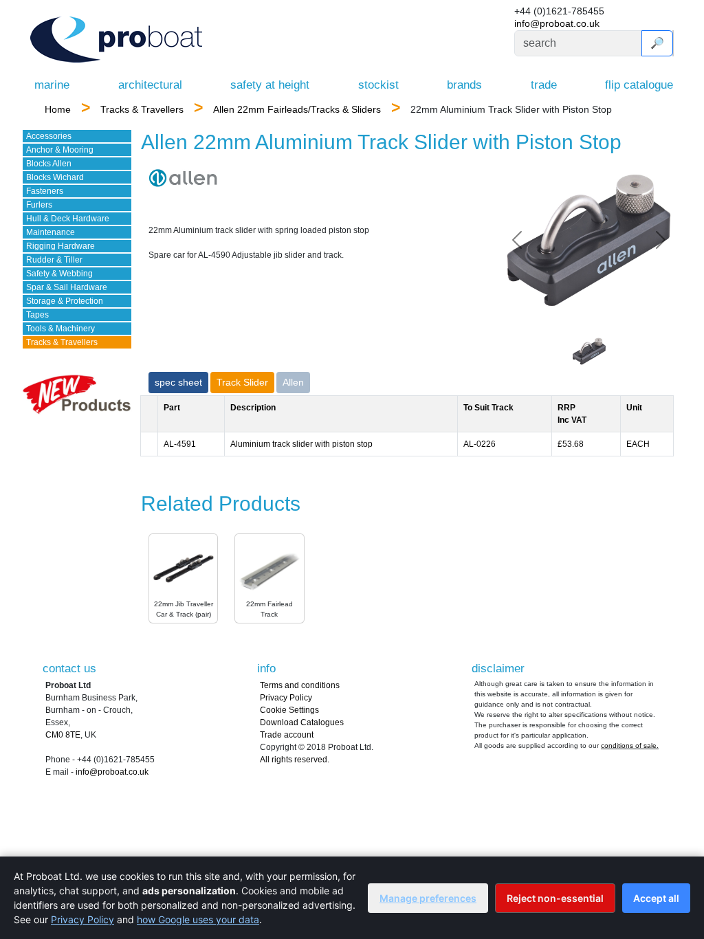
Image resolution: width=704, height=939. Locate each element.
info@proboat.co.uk (557, 23)
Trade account (287, 735)
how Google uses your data (198, 919)
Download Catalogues (302, 722)
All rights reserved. (294, 759)
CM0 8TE (62, 735)
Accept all (656, 898)
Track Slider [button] (242, 382)
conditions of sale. (630, 745)
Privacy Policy (286, 698)
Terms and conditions (300, 685)
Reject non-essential (555, 898)
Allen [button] (293, 382)
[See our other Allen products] (182, 177)
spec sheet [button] (178, 382)
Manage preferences (428, 898)
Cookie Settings (289, 710)
